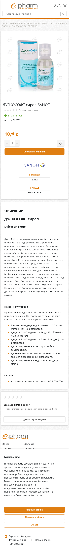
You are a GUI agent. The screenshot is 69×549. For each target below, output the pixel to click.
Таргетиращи (16, 543)
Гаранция (29, 448)
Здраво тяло (40, 23)
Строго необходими (19, 536)
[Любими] (54, 6)
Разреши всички (34, 510)
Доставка (29, 444)
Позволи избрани (34, 517)
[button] (4, 6)
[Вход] (59, 6)
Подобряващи (42, 540)
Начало (6, 23)
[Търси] (63, 14)
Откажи (35, 525)
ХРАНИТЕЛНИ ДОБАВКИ (21, 23)
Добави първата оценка (34, 419)
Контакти (7, 448)
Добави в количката (34, 151)
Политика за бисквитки (29, 495)
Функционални (17, 540)
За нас (6, 444)
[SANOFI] (34, 165)
